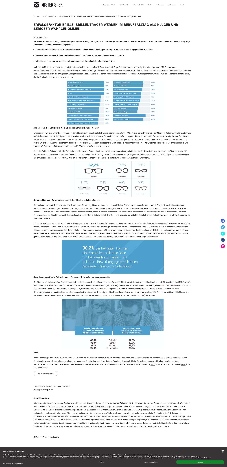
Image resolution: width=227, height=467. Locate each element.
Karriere (124, 5)
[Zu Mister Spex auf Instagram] (223, 246)
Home (36, 16)
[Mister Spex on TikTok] (223, 234)
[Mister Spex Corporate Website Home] (48, 5)
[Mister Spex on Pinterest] (223, 227)
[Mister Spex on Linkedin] (223, 221)
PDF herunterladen (46, 374)
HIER (153, 364)
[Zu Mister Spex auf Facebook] (223, 240)
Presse (159, 5)
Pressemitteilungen (49, 16)
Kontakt (172, 5)
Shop (182, 5)
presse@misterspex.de (43, 390)
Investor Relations (142, 5)
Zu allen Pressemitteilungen (47, 437)
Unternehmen (108, 5)
